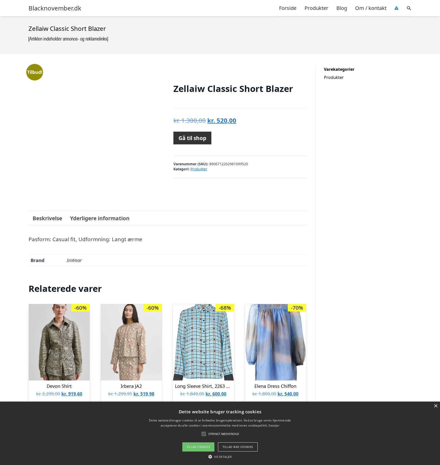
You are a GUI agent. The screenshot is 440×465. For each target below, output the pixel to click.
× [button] (435, 406)
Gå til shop (192, 138)
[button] (220, 456)
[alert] (220, 433)
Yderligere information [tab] (100, 218)
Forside (287, 8)
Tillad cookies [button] (198, 447)
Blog (341, 8)
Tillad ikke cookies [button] (238, 447)
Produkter (316, 8)
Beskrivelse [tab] (47, 218)
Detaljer (273, 425)
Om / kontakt (371, 8)
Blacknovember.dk (55, 8)
